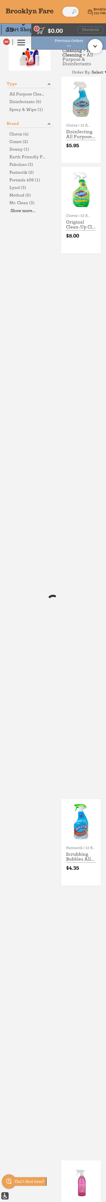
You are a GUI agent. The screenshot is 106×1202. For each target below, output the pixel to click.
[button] (15, 30)
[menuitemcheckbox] (30, 94)
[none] (81, 120)
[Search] (74, 12)
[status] (40, 30)
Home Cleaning (81, 53)
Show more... (23, 211)
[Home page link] (29, 11)
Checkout (90, 30)
